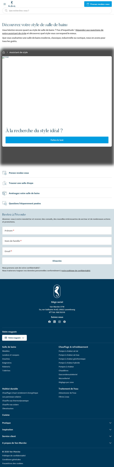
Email (8, 251)
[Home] (3, 52)
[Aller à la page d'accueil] (11, 4)
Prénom (9, 230)
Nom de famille (12, 240)
